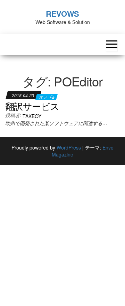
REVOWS (62, 13)
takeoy (32, 116)
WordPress (69, 147)
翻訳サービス (32, 105)
